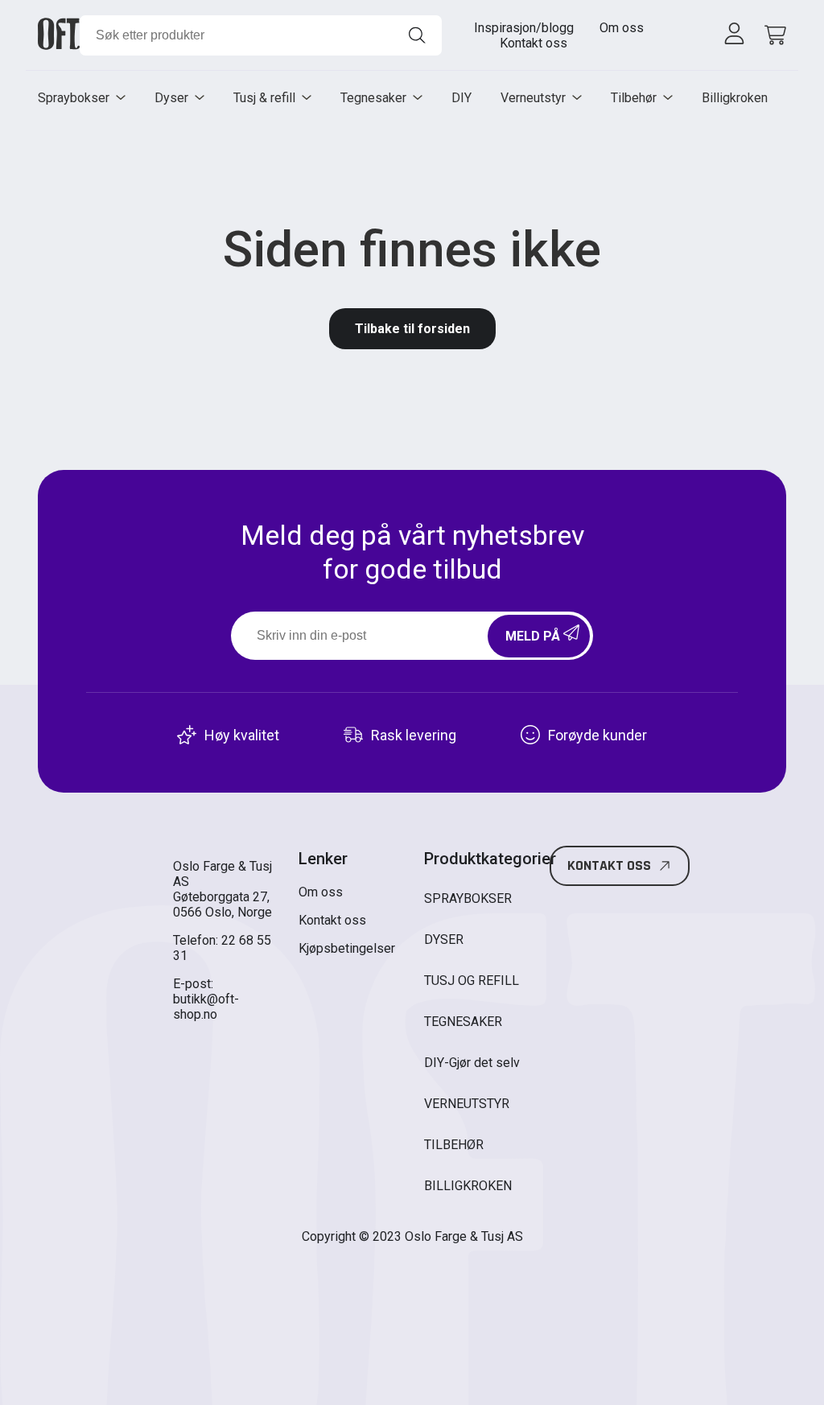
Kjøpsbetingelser (347, 948)
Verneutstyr (533, 97)
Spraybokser (73, 97)
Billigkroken (735, 97)
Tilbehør (634, 97)
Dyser (171, 97)
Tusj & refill (264, 97)
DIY (461, 97)
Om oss (621, 27)
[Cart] (772, 35)
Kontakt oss (533, 43)
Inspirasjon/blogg (524, 27)
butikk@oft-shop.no (206, 1006)
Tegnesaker (373, 97)
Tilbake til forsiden (412, 328)
